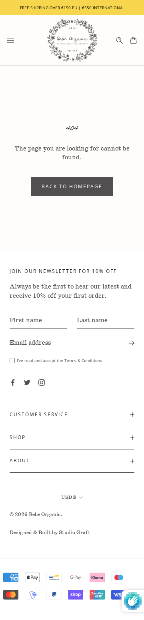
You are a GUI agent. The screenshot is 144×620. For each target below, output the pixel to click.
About (20, 460)
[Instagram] (41, 382)
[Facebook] (13, 382)
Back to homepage (72, 186)
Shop (18, 437)
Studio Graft (74, 532)
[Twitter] (27, 382)
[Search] (119, 40)
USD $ (68, 497)
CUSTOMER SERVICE (39, 414)
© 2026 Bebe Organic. (36, 514)
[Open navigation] (10, 40)
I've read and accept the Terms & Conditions (59, 360)
